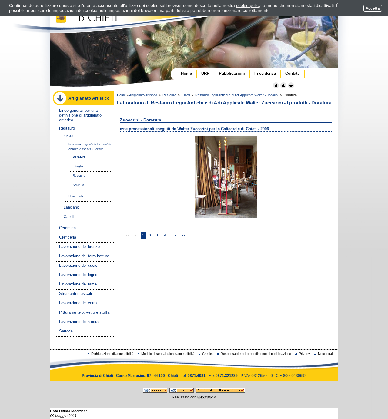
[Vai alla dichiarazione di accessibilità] (220, 391)
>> (183, 235)
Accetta (372, 8)
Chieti (186, 95)
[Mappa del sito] (283, 85)
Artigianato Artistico (143, 95)
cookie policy (248, 5)
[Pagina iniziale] (276, 85)
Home (121, 95)
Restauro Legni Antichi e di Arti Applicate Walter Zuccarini (237, 95)
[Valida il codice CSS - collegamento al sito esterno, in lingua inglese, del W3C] (181, 391)
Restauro (169, 95)
